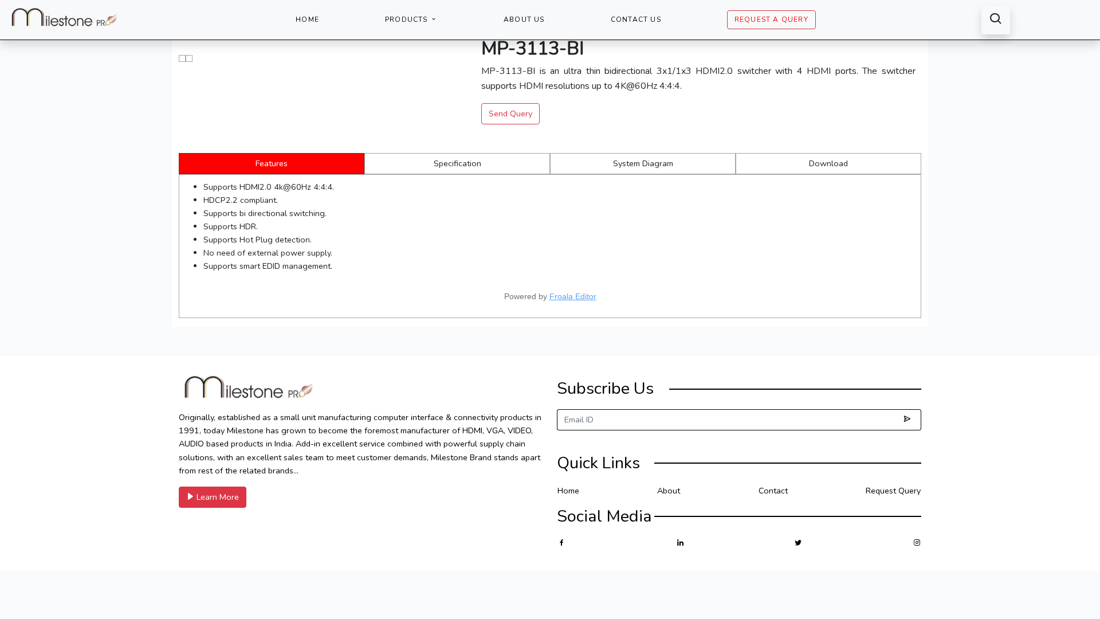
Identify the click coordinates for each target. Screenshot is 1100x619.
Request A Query (771, 19)
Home (307, 19)
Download (828, 163)
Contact (773, 490)
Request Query (893, 490)
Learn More (216, 497)
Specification (457, 163)
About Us (524, 19)
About (668, 490)
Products (407, 19)
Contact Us (636, 19)
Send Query (510, 113)
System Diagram (643, 163)
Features (272, 163)
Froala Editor (572, 296)
